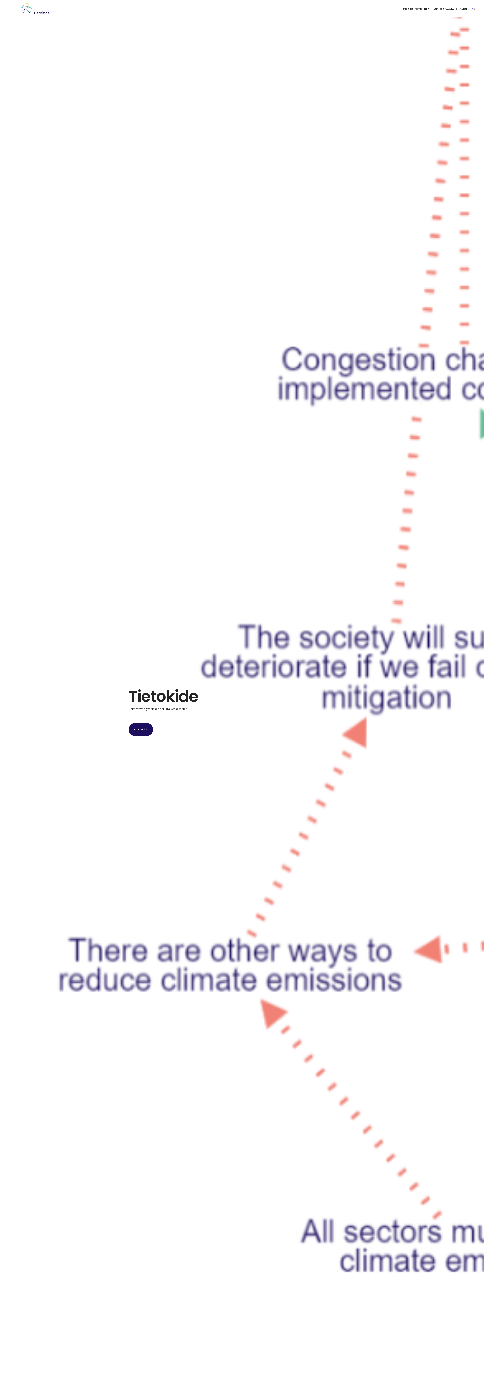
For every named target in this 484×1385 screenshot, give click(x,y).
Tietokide (36, 8)
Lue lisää (140, 729)
